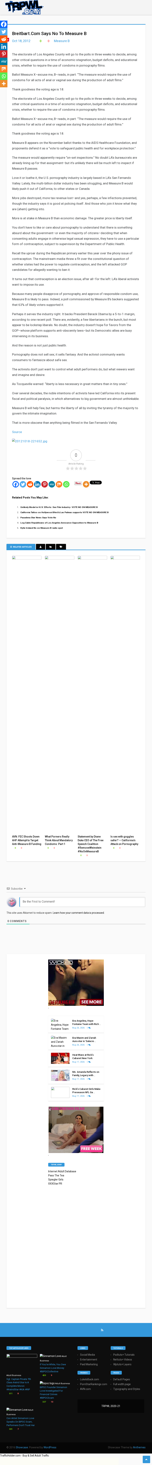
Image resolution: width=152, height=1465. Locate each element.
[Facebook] (15, 484)
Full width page (122, 1384)
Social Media (87, 1354)
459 (44, 1375)
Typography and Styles (126, 1389)
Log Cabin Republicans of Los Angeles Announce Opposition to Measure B (59, 522)
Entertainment (88, 1359)
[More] (86, 484)
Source (17, 432)
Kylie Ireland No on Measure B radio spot (41, 528)
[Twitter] (23, 484)
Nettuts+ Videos (122, 1359)
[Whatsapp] (66, 484)
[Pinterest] (44, 484)
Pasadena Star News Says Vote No (38, 517)
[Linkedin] (37, 484)
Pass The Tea (56, 1175)
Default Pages (121, 1379)
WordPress (50, 1447)
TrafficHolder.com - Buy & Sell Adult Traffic (24, 1455)
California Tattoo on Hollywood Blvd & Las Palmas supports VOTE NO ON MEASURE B (64, 512)
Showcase (22, 1447)
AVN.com (85, 1389)
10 (51, 1402)
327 (44, 1402)
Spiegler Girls (55, 1179)
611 (10, 1393)
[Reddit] (30, 484)
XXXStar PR (55, 1183)
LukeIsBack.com (89, 1379)
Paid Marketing (89, 1364)
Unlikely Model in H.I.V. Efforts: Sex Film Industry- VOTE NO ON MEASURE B (59, 507)
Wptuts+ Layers (122, 1364)
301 (10, 1429)
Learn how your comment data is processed (78, 912)
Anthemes (139, 1447)
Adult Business (13, 1375)
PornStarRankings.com (93, 1384)
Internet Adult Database (62, 1171)
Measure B (62, 41)
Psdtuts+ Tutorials (124, 1354)
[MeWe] (52, 484)
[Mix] (59, 484)
